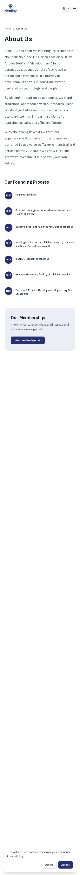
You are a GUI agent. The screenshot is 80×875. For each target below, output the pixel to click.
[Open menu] (74, 8)
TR (67, 8)
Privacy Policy (15, 856)
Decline (49, 864)
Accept (65, 864)
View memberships (25, 340)
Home (8, 28)
